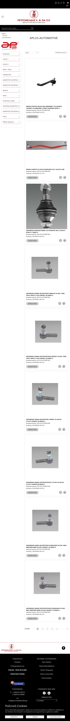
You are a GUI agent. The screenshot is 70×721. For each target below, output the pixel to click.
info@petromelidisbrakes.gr (18, 701)
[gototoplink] (63, 648)
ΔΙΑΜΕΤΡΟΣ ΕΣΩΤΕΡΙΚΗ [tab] (10, 85)
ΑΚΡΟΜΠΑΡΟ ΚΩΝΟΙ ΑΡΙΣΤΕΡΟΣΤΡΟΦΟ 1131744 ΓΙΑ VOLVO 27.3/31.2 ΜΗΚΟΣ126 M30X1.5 (45, 483)
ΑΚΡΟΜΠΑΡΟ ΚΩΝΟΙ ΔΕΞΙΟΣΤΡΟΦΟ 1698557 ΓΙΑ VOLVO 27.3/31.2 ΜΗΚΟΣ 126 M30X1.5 (43, 420)
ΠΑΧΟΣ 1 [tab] (6, 59)
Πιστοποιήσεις (47, 678)
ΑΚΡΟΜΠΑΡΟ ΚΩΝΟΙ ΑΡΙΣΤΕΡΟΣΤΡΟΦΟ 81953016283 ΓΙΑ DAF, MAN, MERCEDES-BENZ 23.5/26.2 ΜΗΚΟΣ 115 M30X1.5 (45, 609)
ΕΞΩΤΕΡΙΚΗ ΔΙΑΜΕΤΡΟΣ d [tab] (11, 106)
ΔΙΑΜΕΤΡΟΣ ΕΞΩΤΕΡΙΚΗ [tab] (10, 80)
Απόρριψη (35, 716)
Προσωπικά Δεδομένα (46, 666)
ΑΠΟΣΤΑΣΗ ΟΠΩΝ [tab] (9, 101)
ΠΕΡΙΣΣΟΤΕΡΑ (32, 117)
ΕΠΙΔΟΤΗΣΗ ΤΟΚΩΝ (17, 674)
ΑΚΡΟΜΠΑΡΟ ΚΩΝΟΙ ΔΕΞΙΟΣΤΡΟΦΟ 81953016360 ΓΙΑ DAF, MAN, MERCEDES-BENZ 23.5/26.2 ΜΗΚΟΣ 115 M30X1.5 (46, 546)
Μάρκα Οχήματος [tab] (8, 122)
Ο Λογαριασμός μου (17, 666)
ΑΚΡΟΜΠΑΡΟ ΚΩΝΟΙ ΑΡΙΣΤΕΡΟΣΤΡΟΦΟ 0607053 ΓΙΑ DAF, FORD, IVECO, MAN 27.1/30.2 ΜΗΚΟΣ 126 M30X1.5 (46, 357)
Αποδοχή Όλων (14, 716)
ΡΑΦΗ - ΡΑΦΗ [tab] (7, 69)
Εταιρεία (17, 662)
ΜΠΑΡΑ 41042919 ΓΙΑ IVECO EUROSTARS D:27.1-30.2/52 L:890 (45, 169)
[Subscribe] (56, 700)
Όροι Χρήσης (46, 662)
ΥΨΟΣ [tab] (5, 96)
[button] (67, 4)
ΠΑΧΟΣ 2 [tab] (6, 64)
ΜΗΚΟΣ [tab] (5, 90)
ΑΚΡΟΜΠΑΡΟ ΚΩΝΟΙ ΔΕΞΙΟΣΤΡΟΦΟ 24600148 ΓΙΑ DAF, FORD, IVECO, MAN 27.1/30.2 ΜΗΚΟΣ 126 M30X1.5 (45, 294)
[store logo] (38, 16)
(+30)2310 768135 (19, 692)
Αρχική (3, 33)
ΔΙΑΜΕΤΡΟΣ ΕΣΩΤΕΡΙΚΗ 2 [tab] (11, 111)
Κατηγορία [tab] (6, 54)
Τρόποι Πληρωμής (46, 670)
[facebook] (44, 692)
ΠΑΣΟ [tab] (5, 116)
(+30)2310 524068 (18, 694)
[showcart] (64, 2)
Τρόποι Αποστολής (46, 674)
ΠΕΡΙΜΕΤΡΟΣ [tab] (7, 75)
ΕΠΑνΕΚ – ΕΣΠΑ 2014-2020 (17, 670)
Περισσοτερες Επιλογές (55, 716)
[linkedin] (49, 692)
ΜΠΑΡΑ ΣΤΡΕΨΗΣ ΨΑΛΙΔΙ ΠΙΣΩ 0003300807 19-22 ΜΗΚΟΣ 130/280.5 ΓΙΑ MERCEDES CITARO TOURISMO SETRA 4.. (44, 107)
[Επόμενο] (67, 629)
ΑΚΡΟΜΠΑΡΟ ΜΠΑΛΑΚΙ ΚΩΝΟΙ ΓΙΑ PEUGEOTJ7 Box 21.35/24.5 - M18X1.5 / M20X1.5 (46, 231)
